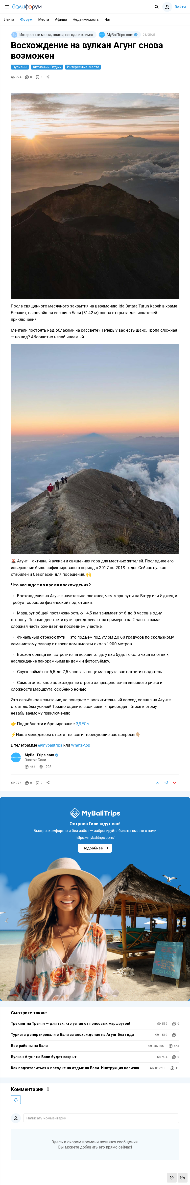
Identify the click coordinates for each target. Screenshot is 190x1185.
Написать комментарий (46, 1118)
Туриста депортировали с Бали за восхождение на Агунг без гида (72, 1034)
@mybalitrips (50, 745)
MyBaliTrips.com (39, 755)
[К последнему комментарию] (183, 1178)
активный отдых (47, 67)
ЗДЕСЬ (83, 723)
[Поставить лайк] (157, 782)
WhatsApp (80, 745)
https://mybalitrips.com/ (95, 837)
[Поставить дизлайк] (174, 782)
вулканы (20, 67)
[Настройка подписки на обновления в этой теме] (16, 1099)
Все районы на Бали (29, 1045)
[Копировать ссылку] (48, 77)
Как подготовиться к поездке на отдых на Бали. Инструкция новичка (75, 1068)
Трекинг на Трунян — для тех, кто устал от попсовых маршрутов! (70, 1023)
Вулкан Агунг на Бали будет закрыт (43, 1057)
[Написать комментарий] (172, 1178)
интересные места (83, 67)
